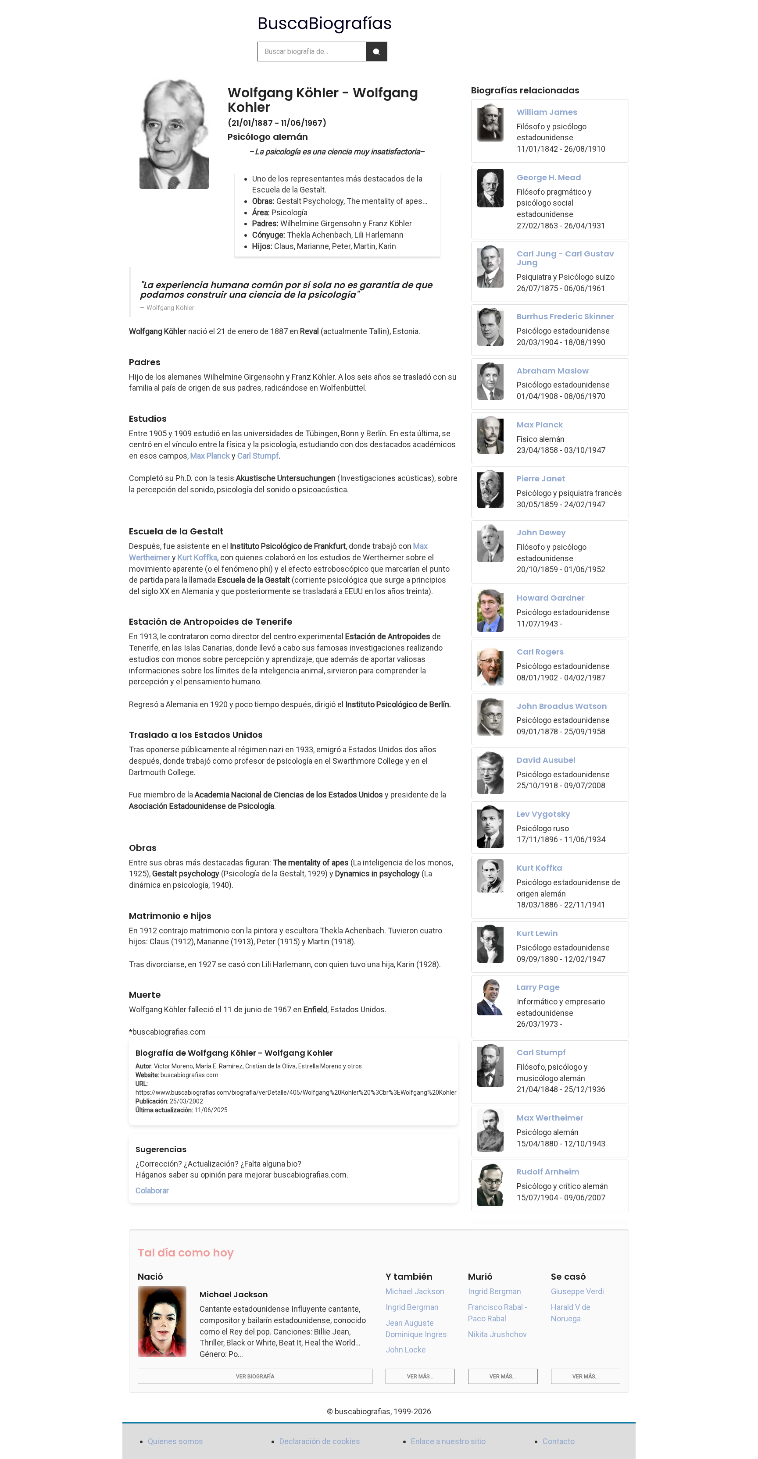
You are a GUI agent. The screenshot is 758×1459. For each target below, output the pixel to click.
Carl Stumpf (258, 455)
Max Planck (210, 455)
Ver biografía (255, 1377)
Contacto (559, 1441)
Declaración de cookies (319, 1441)
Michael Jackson (415, 1291)
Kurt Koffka (197, 557)
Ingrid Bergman (412, 1307)
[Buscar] (376, 51)
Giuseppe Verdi (577, 1291)
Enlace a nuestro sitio (448, 1441)
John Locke (406, 1349)
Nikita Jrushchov (497, 1334)
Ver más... (420, 1377)
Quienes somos (175, 1441)
